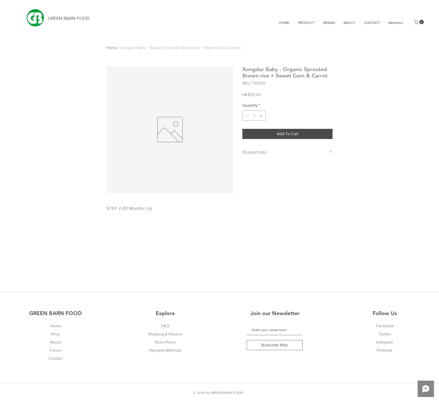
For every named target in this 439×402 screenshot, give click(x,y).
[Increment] (261, 115)
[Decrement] (246, 115)
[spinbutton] (254, 115)
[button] (419, 22)
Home (111, 47)
